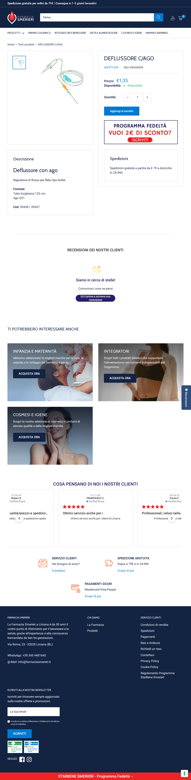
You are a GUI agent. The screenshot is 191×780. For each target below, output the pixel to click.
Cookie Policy (149, 667)
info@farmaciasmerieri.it (34, 662)
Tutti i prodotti (26, 44)
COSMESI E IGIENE (131, 33)
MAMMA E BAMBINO (157, 33)
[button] (95, 776)
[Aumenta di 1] (147, 97)
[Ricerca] (158, 17)
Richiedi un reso (151, 649)
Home (10, 44)
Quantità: (110, 97)
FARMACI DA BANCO (39, 33)
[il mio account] (173, 19)
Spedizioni (147, 631)
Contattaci (58, 570)
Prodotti (92, 631)
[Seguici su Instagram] (29, 760)
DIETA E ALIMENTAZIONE (104, 33)
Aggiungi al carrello (121, 111)
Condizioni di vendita (154, 625)
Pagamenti (148, 636)
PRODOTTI (13, 33)
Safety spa (111, 67)
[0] (180, 18)
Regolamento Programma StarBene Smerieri (158, 675)
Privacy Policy (150, 661)
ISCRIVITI (19, 733)
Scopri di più (126, 570)
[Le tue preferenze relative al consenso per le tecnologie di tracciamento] (184, 773)
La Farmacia (95, 625)
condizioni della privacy (28, 721)
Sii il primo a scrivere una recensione (95, 298)
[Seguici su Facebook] (22, 760)
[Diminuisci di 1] (127, 97)
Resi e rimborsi (150, 643)
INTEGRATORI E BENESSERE (70, 33)
